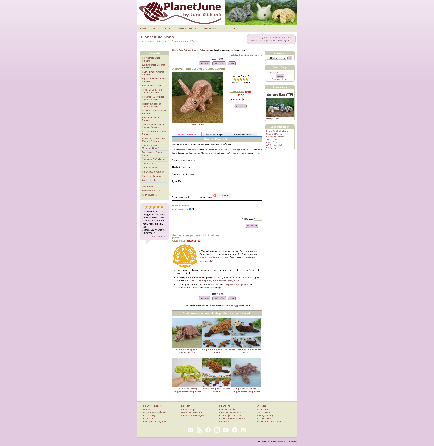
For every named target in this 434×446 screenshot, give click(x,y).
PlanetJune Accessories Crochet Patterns (154, 140)
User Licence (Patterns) (192, 412)
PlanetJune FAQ (265, 415)
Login (262, 37)
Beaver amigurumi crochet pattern (216, 390)
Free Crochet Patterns (230, 412)
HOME (142, 28)
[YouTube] (226, 430)
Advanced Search (280, 79)
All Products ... (149, 195)
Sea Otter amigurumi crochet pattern (246, 351)
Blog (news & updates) (154, 412)
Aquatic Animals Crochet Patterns (154, 80)
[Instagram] (217, 430)
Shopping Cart (283, 40)
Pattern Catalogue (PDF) (193, 415)
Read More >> (159, 236)
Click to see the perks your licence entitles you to (214, 280)
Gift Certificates (149, 167)
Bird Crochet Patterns (152, 85)
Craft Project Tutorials (230, 415)
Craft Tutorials (149, 180)
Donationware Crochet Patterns (153, 154)
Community (149, 415)
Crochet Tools (149, 163)
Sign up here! (269, 40)
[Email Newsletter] (190, 430)
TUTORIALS (209, 28)
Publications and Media (269, 421)
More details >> (207, 260)
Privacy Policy (264, 418)
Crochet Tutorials (227, 409)
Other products (272, 119)
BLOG (168, 28)
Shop (174, 50)
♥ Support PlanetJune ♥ (155, 421)
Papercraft (224, 421)
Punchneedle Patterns (153, 171)
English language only (237, 284)
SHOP (155, 28)
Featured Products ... (152, 190)
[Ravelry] (234, 430)
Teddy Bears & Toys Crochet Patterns (152, 91)
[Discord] (243, 430)
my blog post (235, 305)
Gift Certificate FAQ (274, 145)
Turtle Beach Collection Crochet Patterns (153, 126)
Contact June (271, 142)
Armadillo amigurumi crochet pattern (187, 351)
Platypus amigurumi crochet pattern (216, 351)
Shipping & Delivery (274, 134)
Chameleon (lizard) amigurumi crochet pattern (187, 390)
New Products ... (150, 186)
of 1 (192, 209)
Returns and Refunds (275, 137)
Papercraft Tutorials (151, 176)
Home (146, 409)
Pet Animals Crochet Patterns (152, 59)
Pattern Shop (188, 409)
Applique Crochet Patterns (150, 119)
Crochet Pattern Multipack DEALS (151, 147)
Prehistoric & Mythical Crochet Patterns (153, 98)
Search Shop (280, 67)
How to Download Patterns (277, 131)
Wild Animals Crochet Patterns (193, 50)
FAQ (224, 28)
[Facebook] (208, 430)
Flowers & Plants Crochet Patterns (154, 112)
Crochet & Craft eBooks (153, 159)
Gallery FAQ (271, 148)
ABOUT (237, 28)
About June (262, 409)
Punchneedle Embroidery (232, 418)
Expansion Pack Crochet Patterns (154, 133)
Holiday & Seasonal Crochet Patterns (151, 105)
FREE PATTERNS (187, 28)
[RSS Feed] (199, 430)
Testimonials (263, 412)
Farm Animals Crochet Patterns (153, 73)
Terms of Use (271, 139)
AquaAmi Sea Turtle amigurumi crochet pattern (246, 390)
